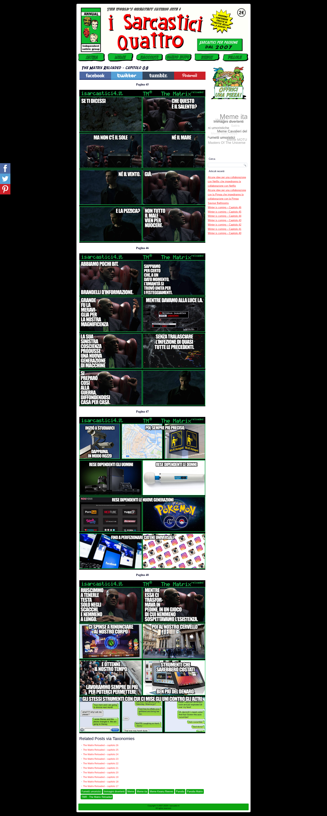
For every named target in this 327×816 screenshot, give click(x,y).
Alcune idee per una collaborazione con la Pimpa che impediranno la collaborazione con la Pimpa (227, 194)
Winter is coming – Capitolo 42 (224, 224)
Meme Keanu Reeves (161, 791)
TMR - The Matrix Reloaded (97, 797)
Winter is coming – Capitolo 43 (224, 220)
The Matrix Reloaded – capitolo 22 (100, 763)
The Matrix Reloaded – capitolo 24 (100, 754)
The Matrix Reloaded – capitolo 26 (100, 745)
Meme (130, 791)
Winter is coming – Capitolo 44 (224, 216)
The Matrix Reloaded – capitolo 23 (100, 759)
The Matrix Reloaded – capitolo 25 (100, 750)
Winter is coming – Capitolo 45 (224, 211)
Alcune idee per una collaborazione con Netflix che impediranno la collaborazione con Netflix (227, 181)
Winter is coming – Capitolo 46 (224, 207)
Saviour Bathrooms (218, 203)
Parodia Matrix (195, 791)
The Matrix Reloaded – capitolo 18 (100, 781)
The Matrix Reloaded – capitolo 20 (100, 772)
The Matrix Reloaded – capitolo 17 (100, 786)
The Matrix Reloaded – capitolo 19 (100, 777)
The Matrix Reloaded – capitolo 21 (100, 768)
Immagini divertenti (114, 791)
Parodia (180, 791)
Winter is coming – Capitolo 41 (224, 229)
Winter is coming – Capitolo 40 (224, 233)
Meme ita (142, 791)
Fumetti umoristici (91, 791)
